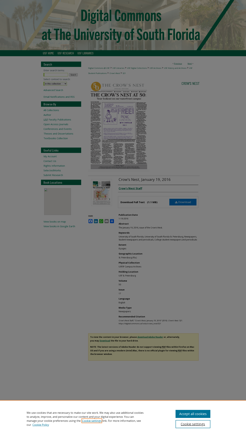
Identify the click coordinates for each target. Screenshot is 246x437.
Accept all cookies (193, 414)
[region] (123, 418)
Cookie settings (92, 421)
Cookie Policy (40, 425)
